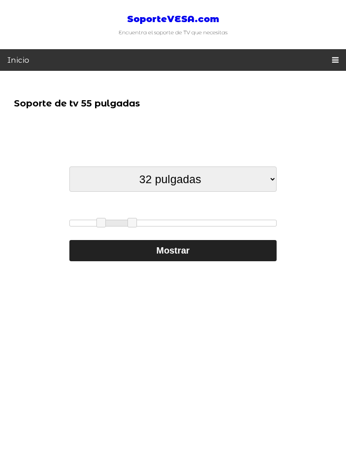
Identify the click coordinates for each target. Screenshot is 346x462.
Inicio (18, 60)
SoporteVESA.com (173, 19)
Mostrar (173, 250)
